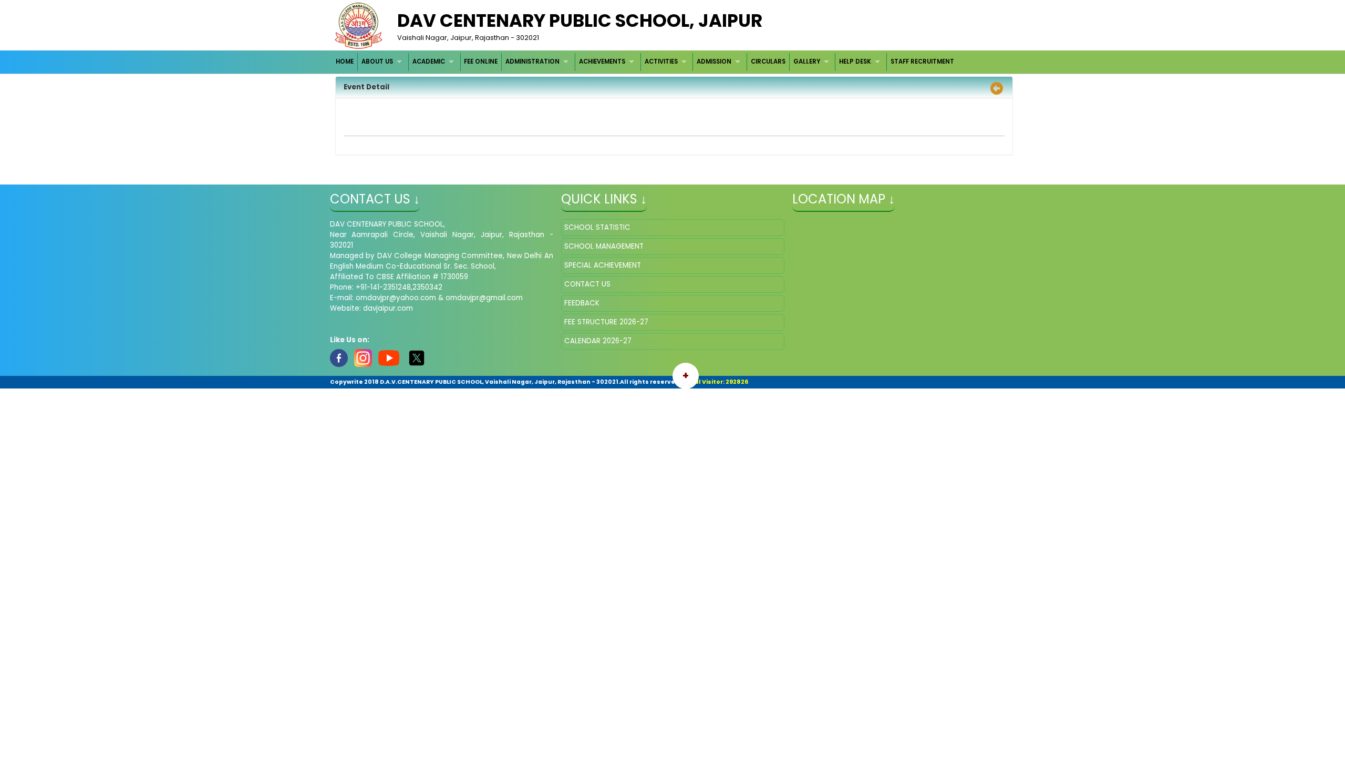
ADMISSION (714, 61)
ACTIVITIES (661, 61)
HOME (345, 61)
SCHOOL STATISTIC (597, 227)
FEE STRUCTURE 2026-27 (606, 322)
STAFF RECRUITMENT (922, 61)
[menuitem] (345, 61)
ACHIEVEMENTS (602, 61)
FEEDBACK (581, 303)
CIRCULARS (768, 61)
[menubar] (645, 61)
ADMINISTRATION (532, 61)
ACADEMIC (428, 61)
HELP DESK (855, 61)
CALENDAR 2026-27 (598, 341)
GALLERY (806, 61)
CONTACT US (587, 284)
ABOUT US (377, 61)
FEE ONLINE (481, 61)
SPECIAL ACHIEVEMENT (602, 265)
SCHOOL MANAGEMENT (604, 246)
